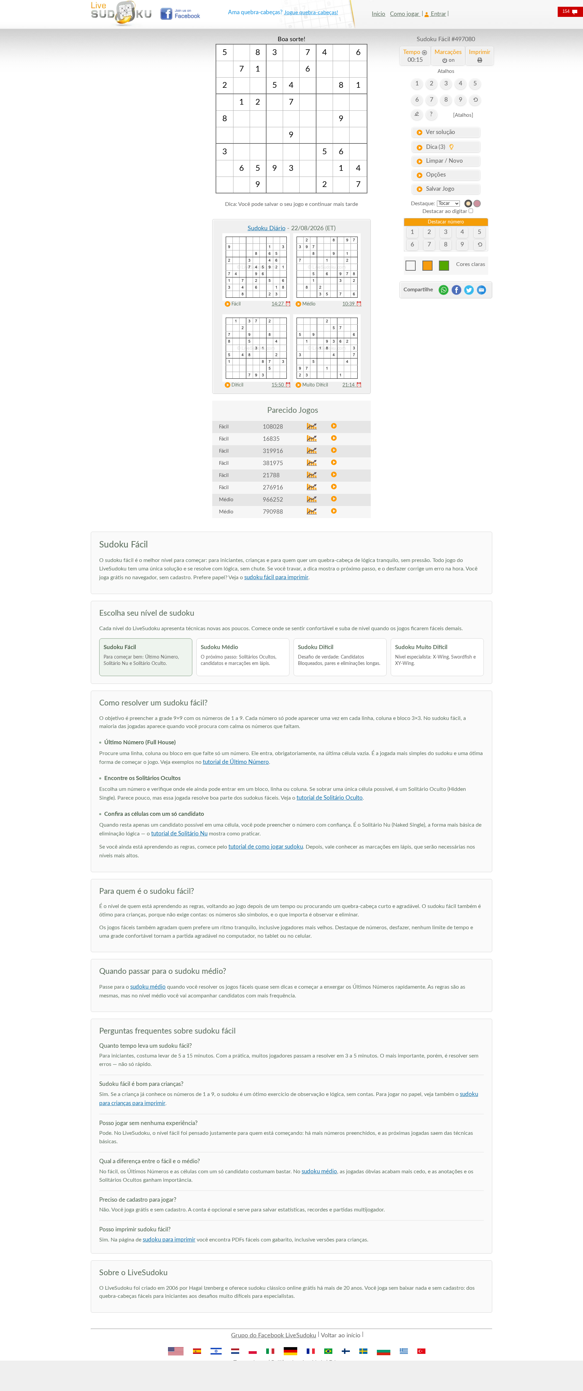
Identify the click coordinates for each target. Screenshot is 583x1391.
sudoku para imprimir (169, 1239)
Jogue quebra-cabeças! (311, 12)
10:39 (352, 304)
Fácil (236, 304)
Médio (308, 304)
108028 (273, 427)
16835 (271, 439)
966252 (273, 500)
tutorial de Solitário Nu (179, 833)
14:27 (281, 304)
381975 (273, 463)
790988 (273, 512)
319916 (273, 451)
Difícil (237, 385)
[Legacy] (477, 203)
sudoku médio (148, 987)
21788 (271, 475)
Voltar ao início (340, 1336)
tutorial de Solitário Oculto (330, 798)
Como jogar (405, 14)
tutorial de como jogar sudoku (265, 847)
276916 (273, 487)
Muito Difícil (315, 385)
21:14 (352, 385)
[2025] (468, 203)
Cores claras (470, 264)
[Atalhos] (463, 115)
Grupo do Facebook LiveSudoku (273, 1336)
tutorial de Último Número (236, 762)
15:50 (281, 385)
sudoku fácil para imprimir (276, 577)
